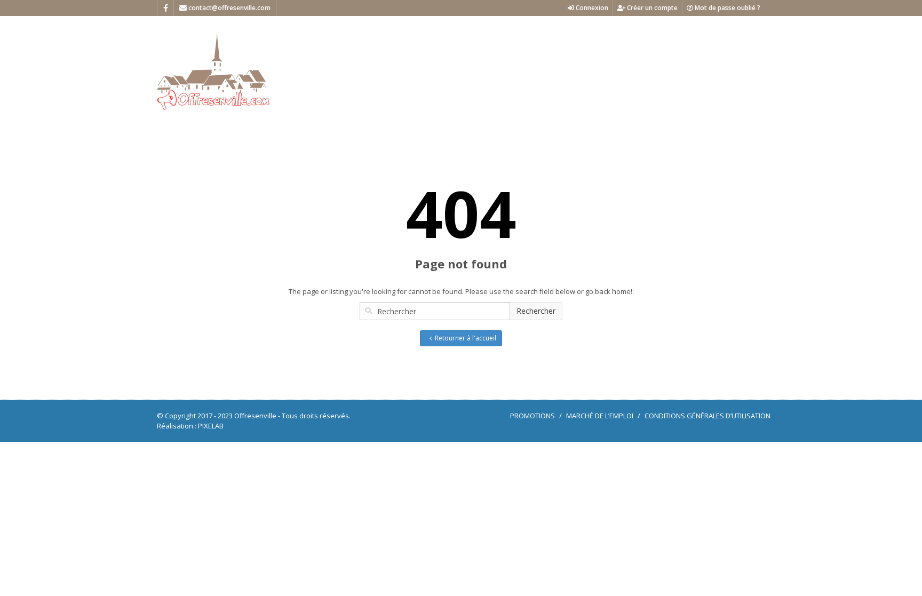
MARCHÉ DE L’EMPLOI (599, 415)
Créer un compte (651, 7)
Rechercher (535, 311)
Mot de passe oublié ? (726, 7)
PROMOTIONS (532, 415)
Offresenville (255, 415)
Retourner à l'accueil (465, 338)
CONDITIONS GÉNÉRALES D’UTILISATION (707, 415)
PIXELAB (211, 426)
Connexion (591, 7)
